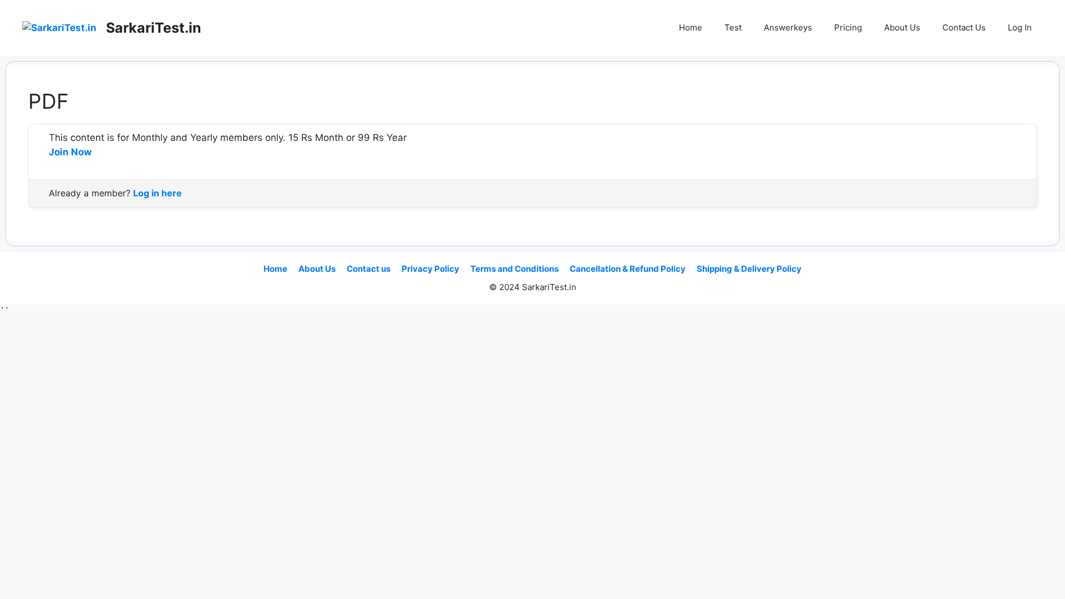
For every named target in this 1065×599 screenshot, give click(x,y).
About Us (902, 27)
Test (733, 27)
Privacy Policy (430, 268)
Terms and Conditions (514, 268)
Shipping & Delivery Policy (749, 268)
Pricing (848, 27)
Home (690, 27)
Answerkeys (788, 27)
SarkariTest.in (153, 27)
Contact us (368, 268)
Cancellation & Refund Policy (628, 268)
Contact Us (964, 27)
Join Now (70, 152)
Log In (1020, 27)
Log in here (157, 193)
